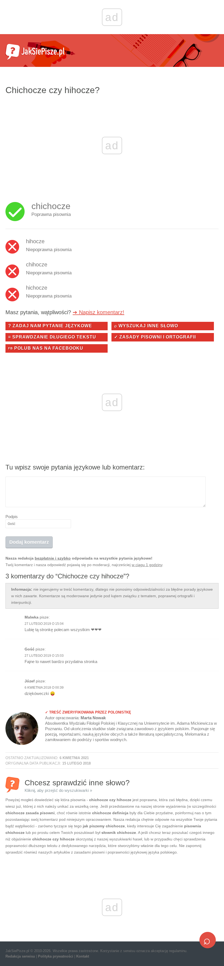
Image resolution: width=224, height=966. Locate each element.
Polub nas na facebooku (45, 348)
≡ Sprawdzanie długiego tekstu (52, 337)
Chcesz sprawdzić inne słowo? (77, 785)
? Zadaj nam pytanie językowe (50, 325)
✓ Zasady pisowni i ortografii (155, 337)
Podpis (11, 516)
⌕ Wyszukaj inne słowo (146, 325)
